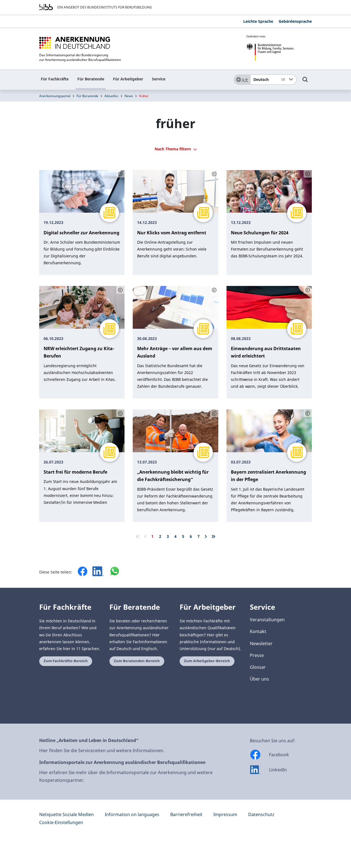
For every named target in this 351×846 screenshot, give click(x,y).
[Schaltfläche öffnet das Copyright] (120, 174)
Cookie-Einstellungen (61, 822)
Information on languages (132, 814)
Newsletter (261, 643)
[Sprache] (242, 79)
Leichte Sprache (258, 21)
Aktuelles (111, 96)
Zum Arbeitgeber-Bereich (207, 661)
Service (158, 78)
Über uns (259, 679)
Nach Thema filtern (173, 148)
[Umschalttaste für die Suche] (305, 82)
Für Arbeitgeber (128, 78)
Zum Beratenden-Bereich (137, 661)
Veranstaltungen (267, 620)
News (128, 96)
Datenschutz (261, 814)
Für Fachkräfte (55, 78)
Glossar (258, 667)
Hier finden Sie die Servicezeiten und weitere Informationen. (101, 750)
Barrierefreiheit (186, 814)
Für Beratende (90, 78)
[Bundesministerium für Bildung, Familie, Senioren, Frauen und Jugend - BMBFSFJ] (279, 48)
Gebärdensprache (295, 21)
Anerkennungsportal (54, 96)
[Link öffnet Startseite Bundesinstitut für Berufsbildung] (46, 7)
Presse (257, 655)
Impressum (225, 814)
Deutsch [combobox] (269, 79)
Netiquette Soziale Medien (66, 814)
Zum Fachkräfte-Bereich (66, 661)
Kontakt (258, 631)
